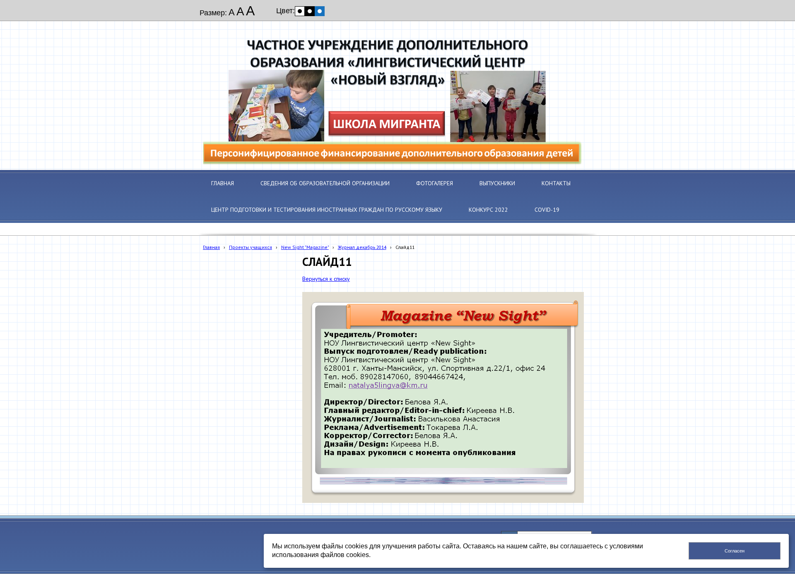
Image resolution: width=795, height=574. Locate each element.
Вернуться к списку (326, 278)
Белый (300, 11)
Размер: (213, 13)
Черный (310, 11)
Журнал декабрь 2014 (362, 247)
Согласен (734, 550)
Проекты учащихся (250, 247)
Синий (320, 11)
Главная (211, 247)
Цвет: (285, 11)
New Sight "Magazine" (305, 247)
